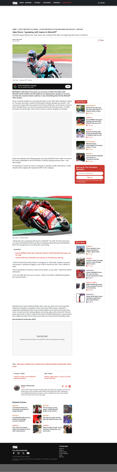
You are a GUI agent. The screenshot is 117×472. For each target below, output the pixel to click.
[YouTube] (28, 453)
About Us (61, 448)
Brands (57, 2)
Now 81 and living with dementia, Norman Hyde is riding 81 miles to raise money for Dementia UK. (94, 133)
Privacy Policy (82, 181)
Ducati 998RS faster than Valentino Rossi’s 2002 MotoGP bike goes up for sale (94, 121)
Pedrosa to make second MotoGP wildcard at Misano (25, 377)
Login (60, 455)
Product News (91, 282)
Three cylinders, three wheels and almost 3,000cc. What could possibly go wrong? (93, 250)
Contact (61, 450)
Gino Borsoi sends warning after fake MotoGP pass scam (52, 418)
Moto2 (69, 364)
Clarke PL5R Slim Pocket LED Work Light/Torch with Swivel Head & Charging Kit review (94, 298)
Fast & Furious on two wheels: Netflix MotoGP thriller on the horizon (50, 409)
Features (47, 2)
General (15, 425)
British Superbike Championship (56, 364)
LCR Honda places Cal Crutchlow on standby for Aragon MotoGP (20, 409)
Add (68, 86)
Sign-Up (61, 456)
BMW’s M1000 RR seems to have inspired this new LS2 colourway (94, 286)
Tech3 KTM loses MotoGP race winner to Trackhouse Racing (39, 258)
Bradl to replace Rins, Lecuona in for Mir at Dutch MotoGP (57, 377)
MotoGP (80, 29)
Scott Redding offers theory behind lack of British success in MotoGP (21, 419)
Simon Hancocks (17, 39)
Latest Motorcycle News (28, 29)
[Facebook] (14, 453)
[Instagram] (19, 453)
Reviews (28, 2)
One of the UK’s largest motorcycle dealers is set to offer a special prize (21, 429)
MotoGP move (30, 364)
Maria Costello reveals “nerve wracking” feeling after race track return (52, 429)
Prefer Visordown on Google (27, 85)
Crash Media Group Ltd (20, 456)
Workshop (67, 2)
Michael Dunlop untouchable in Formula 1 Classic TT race (94, 145)
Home (14, 29)
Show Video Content (42, 336)
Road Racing (90, 105)
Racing (37, 2)
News (22, 2)
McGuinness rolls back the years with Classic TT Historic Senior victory (94, 109)
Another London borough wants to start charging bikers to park (94, 262)
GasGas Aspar (40, 364)
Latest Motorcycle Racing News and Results (57, 29)
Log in (102, 3)
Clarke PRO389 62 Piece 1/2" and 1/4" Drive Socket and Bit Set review (94, 274)
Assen (14, 366)
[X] (23, 453)
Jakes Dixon (21, 364)
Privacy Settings (63, 453)
